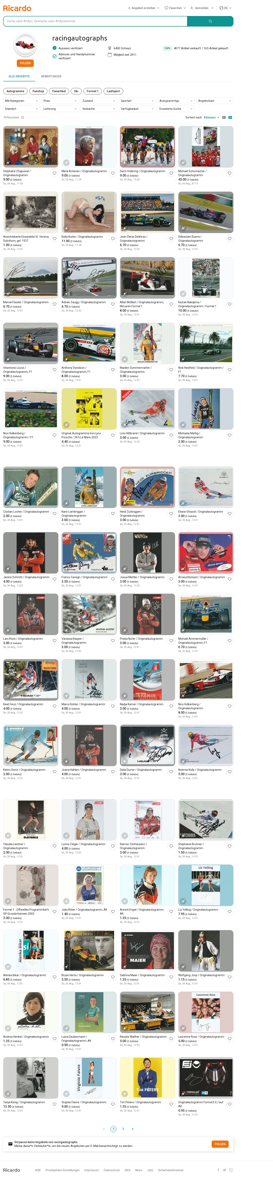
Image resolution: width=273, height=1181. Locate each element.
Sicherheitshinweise (170, 1170)
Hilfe (128, 1170)
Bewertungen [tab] (51, 76)
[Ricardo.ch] (17, 8)
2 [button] (123, 1128)
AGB (38, 1170)
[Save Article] (54, 173)
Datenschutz (112, 1170)
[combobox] (95, 21)
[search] (210, 21)
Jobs (150, 1170)
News (138, 1170)
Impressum (92, 1170)
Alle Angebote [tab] (19, 76)
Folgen (25, 63)
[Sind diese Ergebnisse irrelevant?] (22, 117)
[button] (144, 8)
